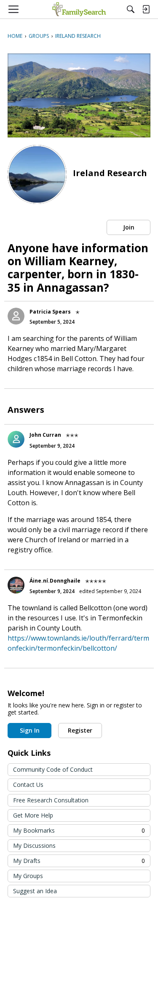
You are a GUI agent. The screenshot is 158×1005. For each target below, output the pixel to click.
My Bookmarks (79, 830)
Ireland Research (110, 173)
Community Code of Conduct (53, 769)
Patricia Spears (50, 311)
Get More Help (33, 815)
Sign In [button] (30, 730)
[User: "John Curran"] (16, 439)
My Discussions (34, 845)
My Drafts (79, 861)
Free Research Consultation (50, 800)
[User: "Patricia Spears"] (16, 316)
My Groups (28, 876)
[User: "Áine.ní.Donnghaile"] (16, 585)
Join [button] (128, 227)
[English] (79, 9)
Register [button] (80, 730)
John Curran (45, 434)
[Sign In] (145, 9)
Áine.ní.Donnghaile (54, 580)
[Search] (130, 9)
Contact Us (28, 785)
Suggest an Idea (35, 891)
